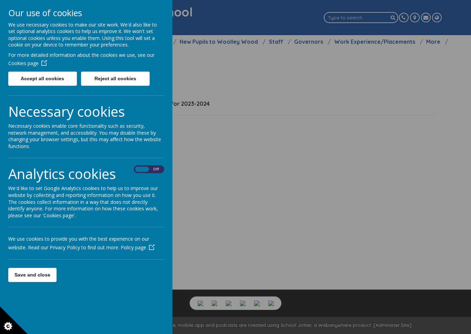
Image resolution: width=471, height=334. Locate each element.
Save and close (32, 275)
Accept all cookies (42, 78)
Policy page (133, 247)
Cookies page (23, 63)
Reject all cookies (115, 78)
